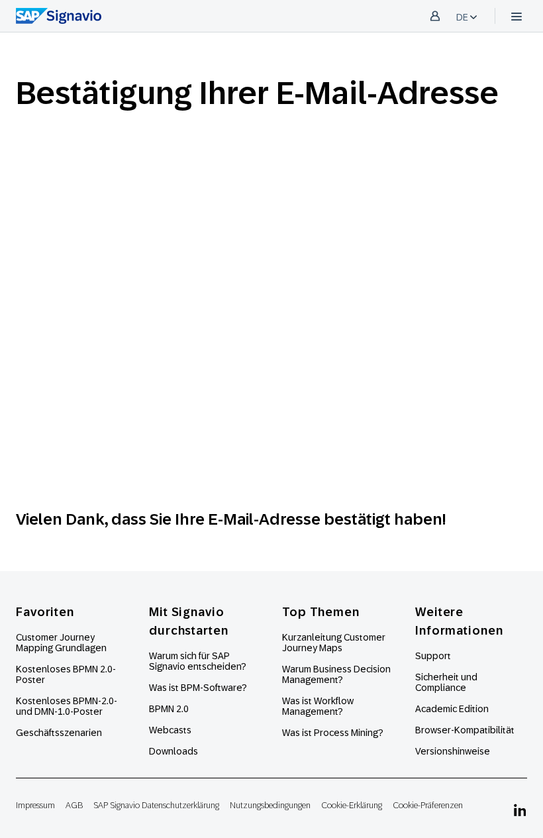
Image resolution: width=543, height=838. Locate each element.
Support (433, 656)
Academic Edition (452, 709)
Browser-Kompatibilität (465, 730)
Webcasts (170, 730)
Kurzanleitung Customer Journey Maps (333, 642)
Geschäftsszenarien (59, 732)
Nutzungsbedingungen (270, 805)
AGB (74, 805)
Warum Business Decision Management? (336, 674)
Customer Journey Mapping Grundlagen (61, 642)
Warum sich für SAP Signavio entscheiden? (197, 661)
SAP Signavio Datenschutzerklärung (156, 805)
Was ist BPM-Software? (198, 687)
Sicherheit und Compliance (446, 682)
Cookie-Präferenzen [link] (428, 805)
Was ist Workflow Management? (318, 706)
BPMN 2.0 (169, 709)
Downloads (173, 751)
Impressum (35, 805)
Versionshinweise (452, 751)
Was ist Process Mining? (332, 732)
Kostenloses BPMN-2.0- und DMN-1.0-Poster (66, 706)
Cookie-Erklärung (351, 805)
